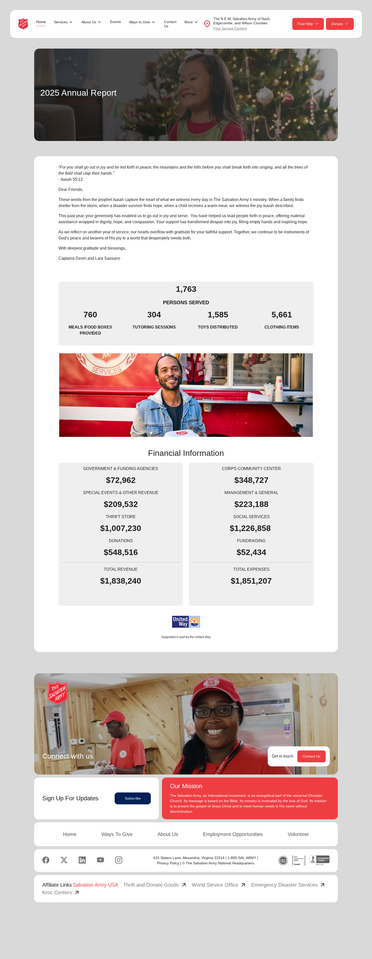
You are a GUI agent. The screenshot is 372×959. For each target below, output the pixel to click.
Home (41, 22)
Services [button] (61, 22)
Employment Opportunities (233, 834)
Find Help (305, 24)
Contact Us (170, 24)
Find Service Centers (230, 28)
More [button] (188, 22)
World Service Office (219, 885)
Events (115, 22)
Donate (337, 24)
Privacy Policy (168, 863)
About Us (167, 834)
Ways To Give (117, 834)
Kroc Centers (61, 892)
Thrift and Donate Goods (155, 885)
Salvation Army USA (95, 885)
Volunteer (298, 834)
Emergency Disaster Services (288, 885)
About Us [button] (88, 22)
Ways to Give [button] (139, 22)
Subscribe (133, 798)
